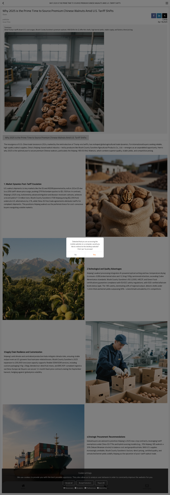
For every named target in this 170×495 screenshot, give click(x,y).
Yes (94, 254)
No (76, 254)
